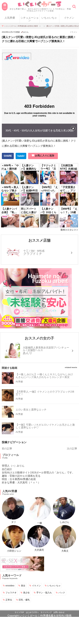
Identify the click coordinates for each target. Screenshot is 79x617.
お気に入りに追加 (44, 155)
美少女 (26, 592)
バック (61, 592)
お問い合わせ (58, 612)
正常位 (9, 600)
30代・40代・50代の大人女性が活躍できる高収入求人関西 (39, 130)
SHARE (8, 155)
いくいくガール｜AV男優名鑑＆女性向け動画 (45, 615)
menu (4, 8)
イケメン (73, 32)
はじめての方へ (32, 612)
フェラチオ (11, 592)
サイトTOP (19, 612)
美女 (23, 585)
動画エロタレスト (69, 229)
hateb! (20, 155)
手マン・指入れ (44, 592)
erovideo (10, 585)
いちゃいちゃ (49, 17)
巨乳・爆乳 (24, 600)
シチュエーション (30, 19)
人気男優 (10, 17)
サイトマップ (46, 612)
